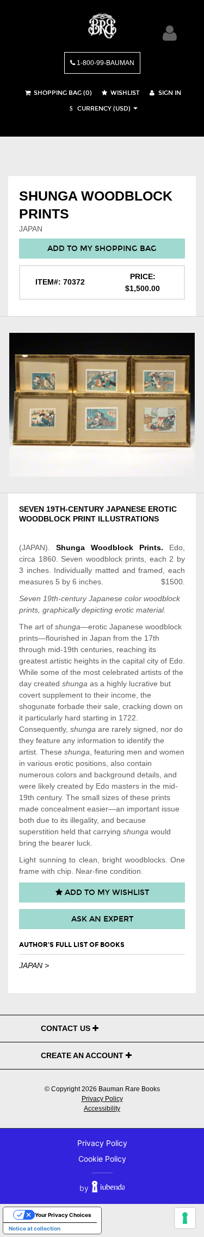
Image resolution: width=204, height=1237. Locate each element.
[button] (98, 108)
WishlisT (124, 92)
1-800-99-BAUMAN (104, 63)
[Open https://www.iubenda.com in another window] (108, 1188)
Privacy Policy (102, 1099)
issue (171, 808)
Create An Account (83, 1055)
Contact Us (66, 1028)
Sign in (169, 92)
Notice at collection (34, 1228)
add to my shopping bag (102, 248)
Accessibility (102, 1108)
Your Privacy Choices (63, 1215)
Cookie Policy (102, 1158)
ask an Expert (102, 919)
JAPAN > (34, 965)
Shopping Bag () (62, 92)
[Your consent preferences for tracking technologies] (185, 1218)
